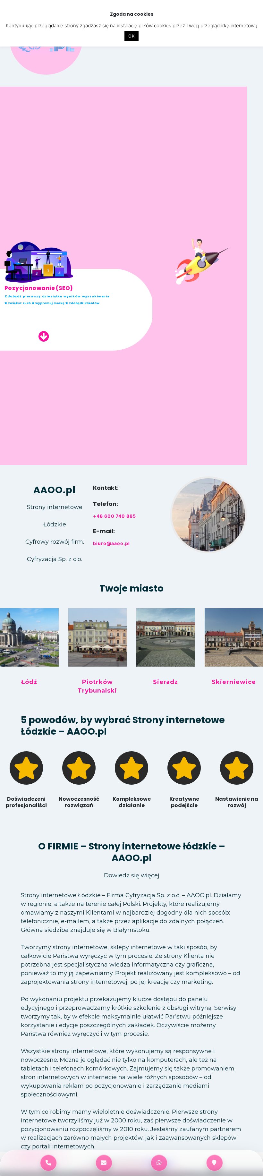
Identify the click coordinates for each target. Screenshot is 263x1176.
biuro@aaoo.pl (111, 543)
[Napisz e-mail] (104, 1163)
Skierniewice (234, 682)
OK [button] (131, 35)
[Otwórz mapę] (214, 1163)
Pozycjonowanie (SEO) (38, 288)
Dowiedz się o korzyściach (47, 317)
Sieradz (165, 682)
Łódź (29, 682)
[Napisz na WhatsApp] (159, 1163)
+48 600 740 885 (114, 516)
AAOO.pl (54, 489)
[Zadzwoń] (48, 1163)
